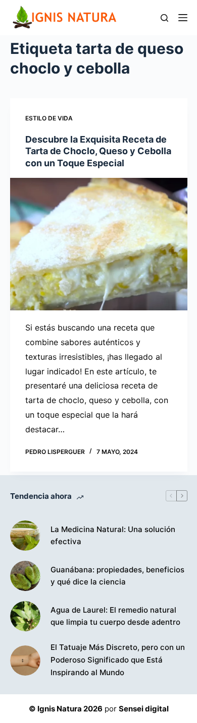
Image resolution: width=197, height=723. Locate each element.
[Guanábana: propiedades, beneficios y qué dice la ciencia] (25, 576)
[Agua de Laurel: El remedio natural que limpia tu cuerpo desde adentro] (25, 616)
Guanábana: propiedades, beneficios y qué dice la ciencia (117, 576)
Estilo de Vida (49, 118)
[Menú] (182, 17)
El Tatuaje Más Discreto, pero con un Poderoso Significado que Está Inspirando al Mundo (118, 659)
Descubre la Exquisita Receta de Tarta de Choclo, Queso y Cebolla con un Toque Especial (98, 151)
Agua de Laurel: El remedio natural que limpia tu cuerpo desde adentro (115, 616)
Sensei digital (144, 708)
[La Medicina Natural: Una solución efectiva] (25, 535)
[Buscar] (164, 18)
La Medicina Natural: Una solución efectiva (113, 535)
